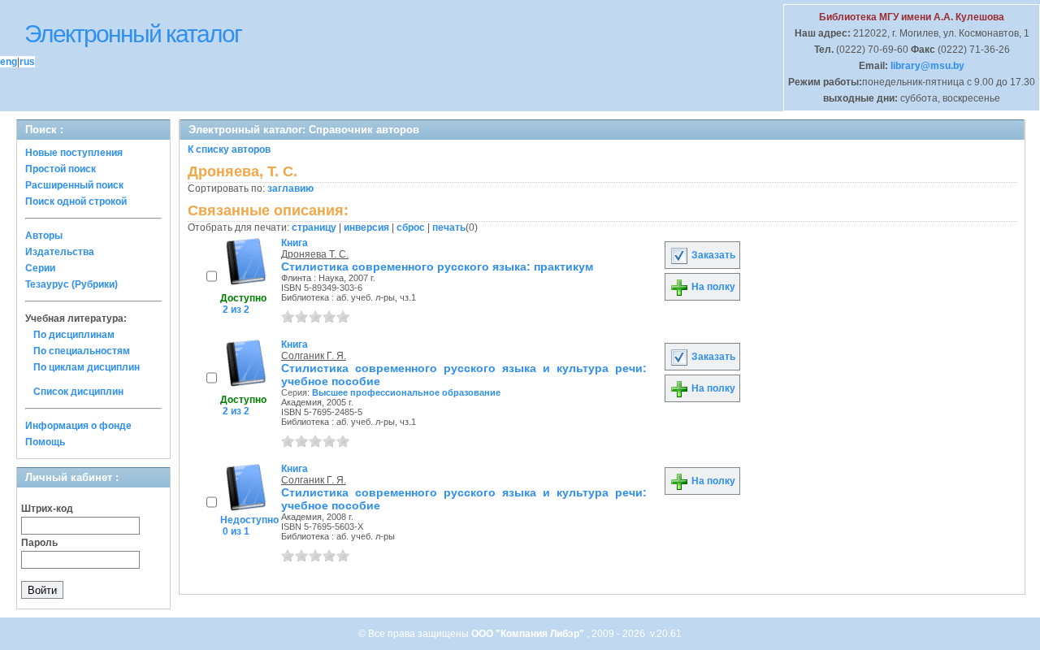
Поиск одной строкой (76, 201)
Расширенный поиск (74, 185)
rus (27, 61)
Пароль (39, 542)
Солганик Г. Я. (313, 356)
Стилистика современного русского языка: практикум (437, 266)
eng (8, 61)
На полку (712, 286)
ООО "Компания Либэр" (529, 633)
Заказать (712, 255)
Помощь (45, 442)
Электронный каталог (132, 33)
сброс (410, 227)
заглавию (290, 188)
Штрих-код (47, 508)
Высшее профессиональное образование (406, 392)
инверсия (366, 227)
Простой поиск (60, 169)
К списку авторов (229, 149)
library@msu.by (926, 66)
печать (449, 227)
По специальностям (81, 351)
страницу (314, 227)
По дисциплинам (74, 334)
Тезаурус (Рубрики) (71, 284)
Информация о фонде (78, 425)
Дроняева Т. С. (315, 254)
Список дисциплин (78, 391)
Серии (40, 268)
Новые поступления (74, 152)
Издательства (59, 252)
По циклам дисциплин (86, 367)
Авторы (44, 235)
